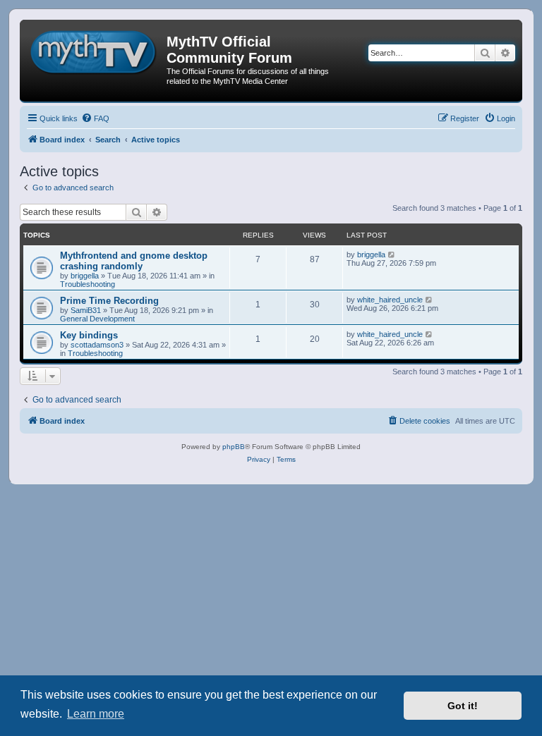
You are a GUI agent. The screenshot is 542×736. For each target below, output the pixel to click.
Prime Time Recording (109, 300)
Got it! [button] (462, 705)
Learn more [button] (95, 714)
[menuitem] (95, 118)
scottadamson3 (97, 345)
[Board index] (95, 50)
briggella (85, 275)
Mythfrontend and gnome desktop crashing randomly (133, 260)
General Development (97, 318)
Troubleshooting (87, 284)
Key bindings (89, 335)
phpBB (233, 446)
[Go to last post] (392, 254)
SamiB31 (86, 310)
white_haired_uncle (390, 299)
